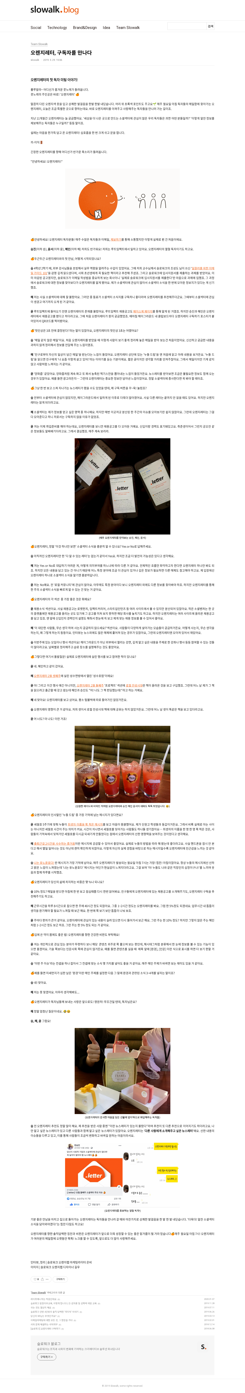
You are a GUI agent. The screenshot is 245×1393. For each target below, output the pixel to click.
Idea (106, 27)
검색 (210, 26)
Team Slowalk (128, 27)
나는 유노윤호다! (44, 863)
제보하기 (116, 239)
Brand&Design (85, 27)
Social (36, 27)
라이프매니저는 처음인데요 (43, 1299)
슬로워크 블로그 (49, 1344)
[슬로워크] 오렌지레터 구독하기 (45, 1328)
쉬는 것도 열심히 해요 (41, 1307)
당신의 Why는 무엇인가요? (43, 1316)
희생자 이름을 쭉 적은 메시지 (85, 824)
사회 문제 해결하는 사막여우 (44, 1324)
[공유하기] (42, 1279)
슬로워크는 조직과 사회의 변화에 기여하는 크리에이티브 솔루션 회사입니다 (78, 1349)
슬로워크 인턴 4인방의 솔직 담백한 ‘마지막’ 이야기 (54, 1312)
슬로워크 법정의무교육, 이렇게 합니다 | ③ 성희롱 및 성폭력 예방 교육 (64, 1303)
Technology (57, 27)
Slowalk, (114, 1386)
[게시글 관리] (47, 1279)
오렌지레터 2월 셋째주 (47, 676)
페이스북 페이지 (143, 311)
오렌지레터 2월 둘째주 (90, 685)
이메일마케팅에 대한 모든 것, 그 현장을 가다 (52, 1320)
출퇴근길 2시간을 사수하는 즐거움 (54, 843)
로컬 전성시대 (134, 685)
